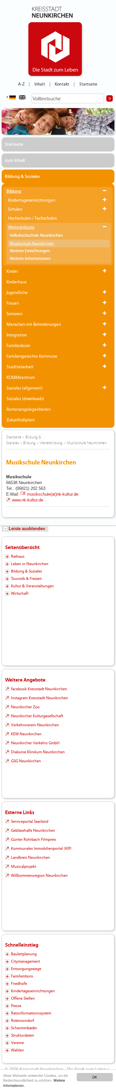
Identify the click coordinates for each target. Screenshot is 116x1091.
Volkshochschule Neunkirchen (36, 235)
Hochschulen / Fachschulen (32, 218)
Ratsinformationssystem (31, 1013)
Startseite (88, 84)
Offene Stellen (23, 998)
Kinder (12, 271)
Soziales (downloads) (25, 398)
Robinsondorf (22, 1020)
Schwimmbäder (24, 1028)
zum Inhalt (15, 160)
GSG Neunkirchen (26, 761)
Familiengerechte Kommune (31, 356)
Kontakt (62, 84)
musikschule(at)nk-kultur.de (52, 494)
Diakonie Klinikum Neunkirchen (38, 752)
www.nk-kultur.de (27, 500)
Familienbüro (18, 345)
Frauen (12, 303)
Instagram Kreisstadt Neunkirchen (39, 698)
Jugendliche (17, 292)
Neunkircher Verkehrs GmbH (35, 743)
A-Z (21, 84)
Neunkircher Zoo (25, 707)
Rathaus (17, 556)
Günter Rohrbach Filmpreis (33, 839)
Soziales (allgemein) (24, 388)
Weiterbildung (21, 227)
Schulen (15, 209)
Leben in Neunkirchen (29, 564)
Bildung (13, 191)
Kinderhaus (16, 282)
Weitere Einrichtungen (30, 251)
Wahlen (17, 1050)
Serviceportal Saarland (29, 821)
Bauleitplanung (24, 954)
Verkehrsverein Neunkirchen (35, 725)
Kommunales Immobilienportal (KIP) (41, 848)
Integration (16, 335)
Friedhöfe (19, 983)
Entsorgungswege (26, 969)
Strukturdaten (22, 1035)
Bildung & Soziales (22, 176)
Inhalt (39, 84)
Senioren (14, 313)
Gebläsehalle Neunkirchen (33, 830)
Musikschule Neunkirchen (32, 243)
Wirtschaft (19, 593)
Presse (16, 1006)
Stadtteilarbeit (20, 367)
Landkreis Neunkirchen (30, 857)
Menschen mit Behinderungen (33, 324)
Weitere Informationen (30, 258)
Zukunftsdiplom (20, 420)
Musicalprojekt (23, 866)
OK (94, 1077)
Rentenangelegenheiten (28, 409)
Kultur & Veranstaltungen (32, 586)
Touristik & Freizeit (26, 578)
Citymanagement (25, 961)
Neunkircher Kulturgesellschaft (37, 716)
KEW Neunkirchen (26, 734)
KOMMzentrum (20, 377)
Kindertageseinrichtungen (31, 200)
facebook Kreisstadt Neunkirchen (39, 689)
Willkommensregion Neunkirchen (39, 875)
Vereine (17, 1043)
